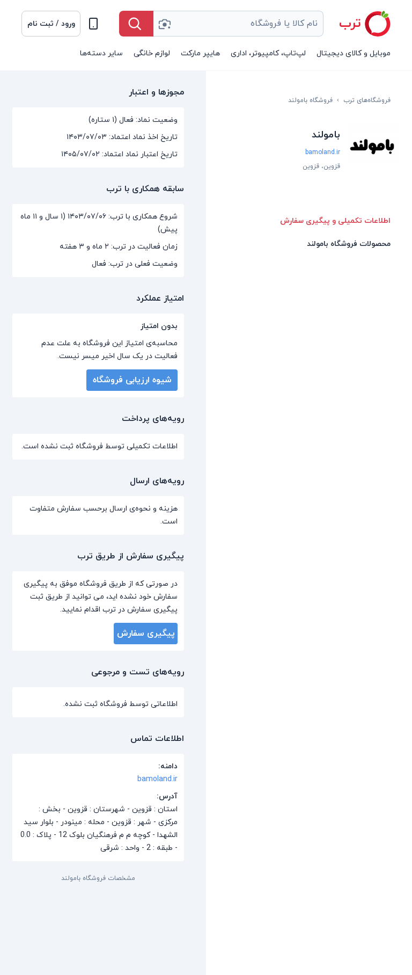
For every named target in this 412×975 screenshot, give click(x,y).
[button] (50, 24)
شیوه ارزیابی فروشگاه (132, 380)
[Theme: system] (93, 24)
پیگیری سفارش (146, 633)
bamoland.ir (322, 152)
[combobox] (238, 24)
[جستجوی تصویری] (164, 24)
